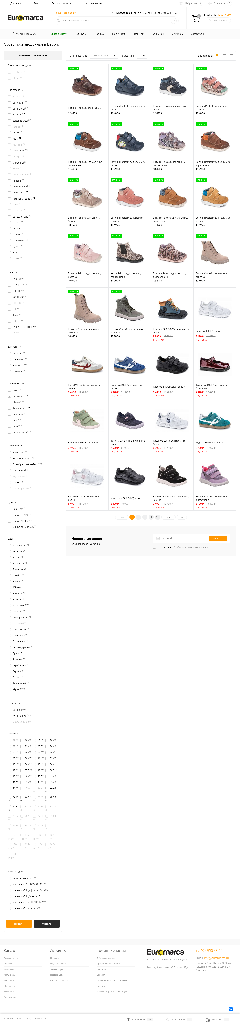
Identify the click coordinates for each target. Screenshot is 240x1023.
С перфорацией (22, 488)
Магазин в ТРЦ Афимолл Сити (30, 890)
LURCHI (18, 291)
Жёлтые (18, 581)
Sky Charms (20, 476)
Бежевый (19, 551)
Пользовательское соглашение (112, 980)
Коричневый (21, 605)
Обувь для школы (58, 963)
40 (28, 776)
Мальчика (20, 359)
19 (40, 740)
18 (28, 740)
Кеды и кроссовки (59, 980)
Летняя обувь (56, 969)
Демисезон (20, 396)
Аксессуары (10, 997)
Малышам (9, 980)
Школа (18, 402)
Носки (17, 168)
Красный (19, 611)
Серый (18, 671)
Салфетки (19, 72)
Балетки (18, 96)
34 (28, 764)
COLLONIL (19, 303)
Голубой (18, 575)
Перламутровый (22, 647)
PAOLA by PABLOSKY (24, 327)
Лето (17, 426)
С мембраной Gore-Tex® (27, 464)
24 (53, 746)
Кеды (17, 138)
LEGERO (18, 321)
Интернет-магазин (24, 878)
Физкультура (21, 408)
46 (15, 788)
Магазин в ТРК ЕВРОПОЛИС (29, 884)
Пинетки (18, 180)
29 (16, 758)
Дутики (18, 132)
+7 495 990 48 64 (13, 1018)
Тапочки (18, 234)
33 (16, 764)
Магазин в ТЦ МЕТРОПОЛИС (29, 902)
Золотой (18, 599)
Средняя (19, 710)
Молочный (19, 623)
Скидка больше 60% (24, 527)
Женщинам (9, 986)
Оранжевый (20, 641)
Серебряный (20, 665)
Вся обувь (9, 963)
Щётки (17, 78)
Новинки (19, 509)
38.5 (53, 770)
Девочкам (9, 969)
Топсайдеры (20, 240)
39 (16, 776)
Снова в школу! (11, 958)
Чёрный (19, 689)
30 (28, 758)
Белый (18, 557)
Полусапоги (20, 192)
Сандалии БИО (22, 216)
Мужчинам (9, 991)
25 (15, 752)
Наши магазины (93, 3)
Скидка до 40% (22, 515)
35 (41, 764)
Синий (18, 677)
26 (28, 752)
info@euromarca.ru (216, 958)
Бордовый (20, 563)
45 (53, 782)
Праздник (20, 414)
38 (41, 770)
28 (53, 752)
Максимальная (22, 722)
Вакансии (101, 969)
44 (40, 782)
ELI (16, 309)
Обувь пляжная (22, 174)
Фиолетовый (21, 683)
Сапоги (18, 222)
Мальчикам (9, 975)
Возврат (101, 975)
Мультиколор (21, 629)
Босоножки (20, 102)
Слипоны (19, 228)
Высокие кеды (22, 120)
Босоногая (20, 452)
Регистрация (69, 12)
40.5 (41, 776)
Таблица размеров (62, 3)
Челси (17, 258)
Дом (17, 420)
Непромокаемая (23, 458)
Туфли (17, 246)
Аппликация (21, 545)
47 (27, 788)
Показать (19, 924)
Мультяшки (20, 635)
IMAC (17, 315)
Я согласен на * (184, 547)
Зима (17, 390)
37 (16, 770)
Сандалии (19, 210)
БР (15, 740)
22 (28, 746)
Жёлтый (18, 587)
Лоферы (18, 156)
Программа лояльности (108, 963)
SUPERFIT (20, 285)
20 (53, 740)
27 (41, 752)
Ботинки (19, 114)
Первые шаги (22, 432)
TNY (16, 333)
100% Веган (20, 470)
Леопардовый (22, 617)
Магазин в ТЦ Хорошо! (26, 908)
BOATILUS (19, 297)
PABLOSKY (20, 279)
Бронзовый (20, 569)
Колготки (19, 144)
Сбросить (46, 924)
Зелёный (19, 593)
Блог (36, 3)
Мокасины (19, 162)
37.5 (28, 770)
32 (53, 758)
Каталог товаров (26, 34)
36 (53, 764)
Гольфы (18, 126)
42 (15, 782)
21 (15, 746)
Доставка (15, 3)
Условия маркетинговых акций (112, 991)
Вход (58, 12)
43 (28, 782)
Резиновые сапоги (24, 198)
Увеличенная (22, 716)
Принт (17, 653)
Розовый (19, 659)
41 (53, 776)
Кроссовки (20, 150)
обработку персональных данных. (191, 547)
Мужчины (19, 371)
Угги (16, 252)
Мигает (18, 482)
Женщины (20, 365)
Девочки (19, 353)
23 (40, 746)
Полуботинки (21, 186)
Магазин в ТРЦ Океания (27, 896)
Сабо (16, 204)
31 (41, 758)
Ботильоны (20, 108)
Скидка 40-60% (22, 521)
